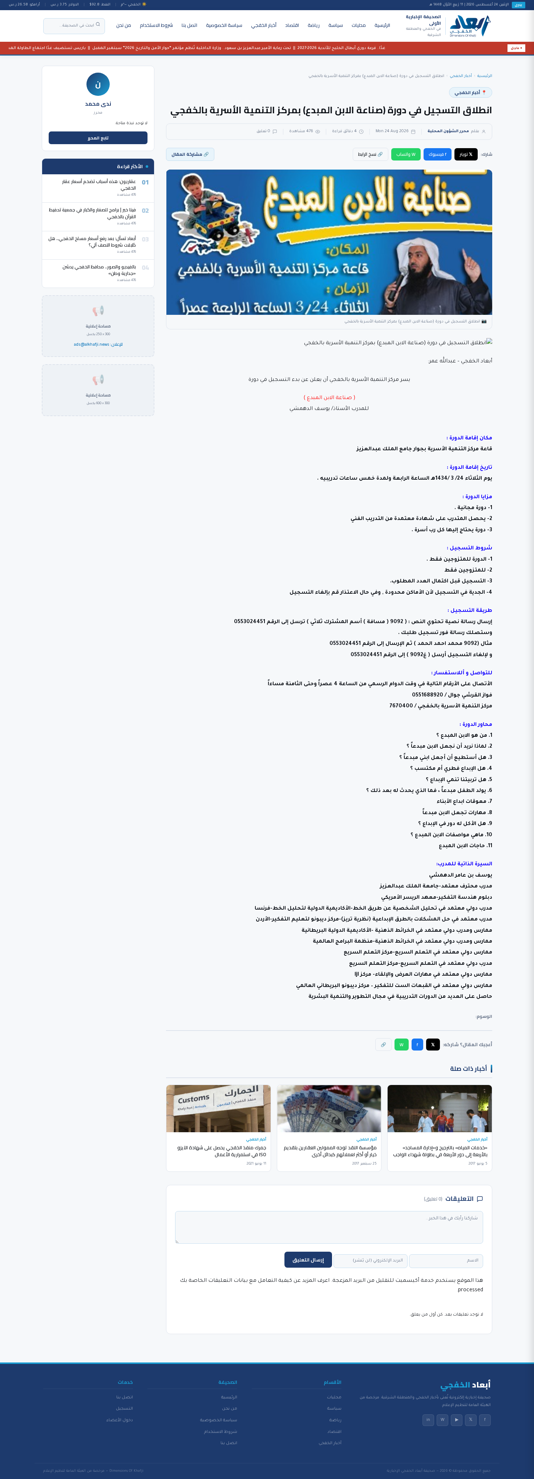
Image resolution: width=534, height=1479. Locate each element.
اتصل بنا (189, 25)
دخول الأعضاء (119, 1420)
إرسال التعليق (308, 1259)
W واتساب (406, 154)
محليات (359, 25)
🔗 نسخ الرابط (370, 154)
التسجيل (124, 1409)
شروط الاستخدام (156, 25)
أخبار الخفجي (263, 25)
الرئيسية (382, 25)
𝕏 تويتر (466, 154)
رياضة (314, 25)
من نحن (123, 25)
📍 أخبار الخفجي (470, 92)
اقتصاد (292, 25)
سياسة (335, 25)
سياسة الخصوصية (224, 25)
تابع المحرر (98, 138)
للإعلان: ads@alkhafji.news (98, 344)
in (428, 1420)
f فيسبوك (437, 154)
